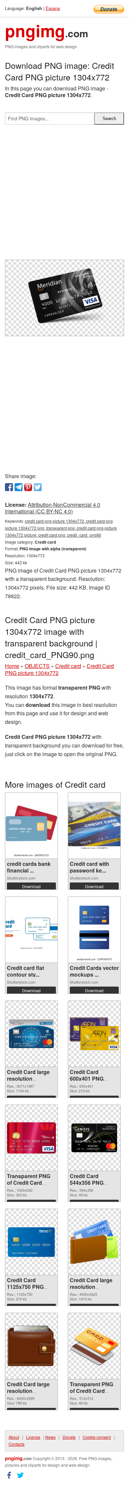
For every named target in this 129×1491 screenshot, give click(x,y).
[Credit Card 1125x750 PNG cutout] (31, 1242)
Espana (53, 8)
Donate (69, 1437)
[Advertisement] (64, 195)
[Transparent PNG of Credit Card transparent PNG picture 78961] (94, 1346)
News (50, 1437)
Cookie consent (97, 1437)
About (14, 1437)
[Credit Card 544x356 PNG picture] (94, 1138)
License (33, 1437)
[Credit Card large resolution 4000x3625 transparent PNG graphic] (94, 1242)
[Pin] (28, 487)
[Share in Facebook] (9, 487)
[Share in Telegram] (18, 487)
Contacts (16, 1444)
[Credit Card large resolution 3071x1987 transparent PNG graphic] (31, 1033)
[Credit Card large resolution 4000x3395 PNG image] (31, 1346)
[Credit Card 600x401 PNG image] (94, 1033)
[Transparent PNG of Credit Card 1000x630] (31, 1137)
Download (31, 886)
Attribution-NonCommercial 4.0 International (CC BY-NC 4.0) (52, 508)
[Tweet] (38, 487)
